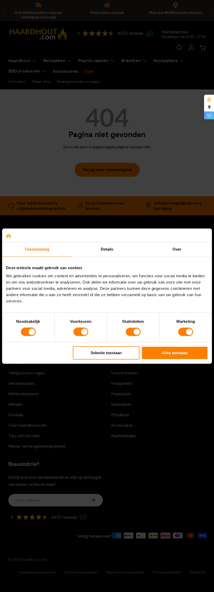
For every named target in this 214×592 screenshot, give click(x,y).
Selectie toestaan (106, 353)
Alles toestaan (175, 353)
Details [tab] (107, 249)
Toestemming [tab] (37, 249)
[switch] (80, 332)
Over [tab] (177, 249)
